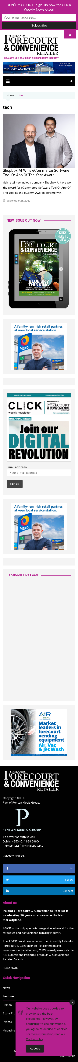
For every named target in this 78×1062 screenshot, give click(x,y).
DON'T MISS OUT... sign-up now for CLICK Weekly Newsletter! (39, 7)
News (6, 988)
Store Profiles (12, 1013)
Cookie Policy (34, 1039)
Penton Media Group (25, 803)
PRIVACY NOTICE (14, 856)
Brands (7, 1005)
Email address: (17, 467)
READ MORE (10, 968)
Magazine (9, 1030)
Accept (35, 1048)
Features (9, 996)
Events (7, 1022)
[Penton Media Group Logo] (22, 820)
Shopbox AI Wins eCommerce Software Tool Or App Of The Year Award (36, 172)
